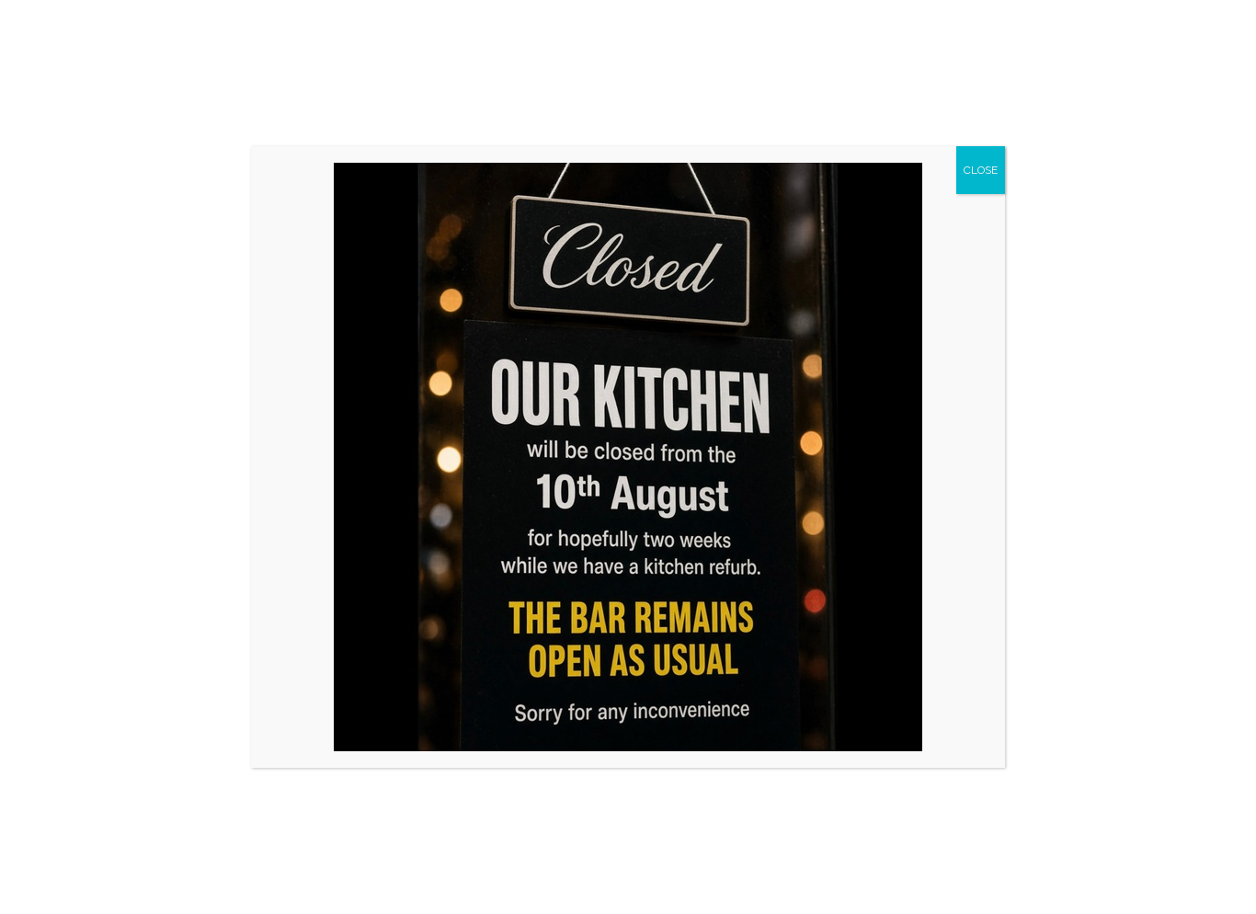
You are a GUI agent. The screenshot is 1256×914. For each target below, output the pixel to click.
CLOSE (981, 170)
